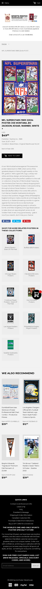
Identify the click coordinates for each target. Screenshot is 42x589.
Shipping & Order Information (21, 515)
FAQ (21, 509)
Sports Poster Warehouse (23, 580)
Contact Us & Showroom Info (21, 504)
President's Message (21, 512)
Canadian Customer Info (21, 518)
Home (4, 44)
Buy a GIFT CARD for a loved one (21, 524)
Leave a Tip (21, 507)
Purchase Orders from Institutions (21, 521)
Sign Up (36, 566)
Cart (38, 3)
